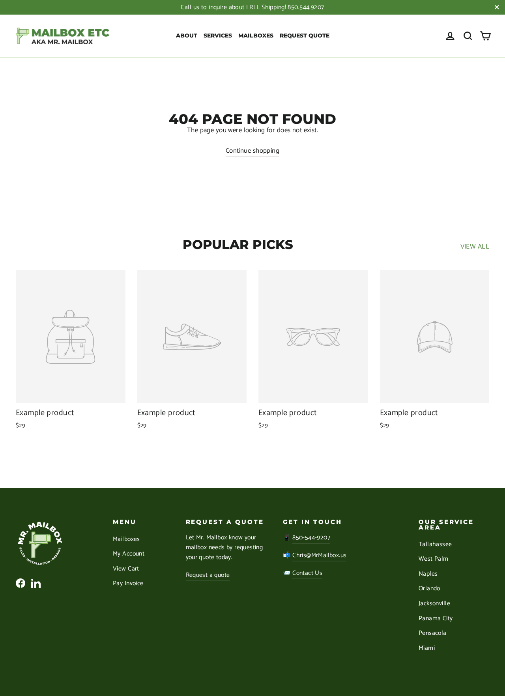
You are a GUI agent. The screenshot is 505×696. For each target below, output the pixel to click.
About (186, 35)
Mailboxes (255, 35)
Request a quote (208, 575)
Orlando (429, 589)
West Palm (434, 559)
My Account (128, 554)
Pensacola (433, 633)
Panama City (436, 619)
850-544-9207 (311, 538)
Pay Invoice (128, 583)
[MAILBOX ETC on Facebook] (20, 583)
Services (218, 35)
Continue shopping (252, 150)
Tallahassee (435, 544)
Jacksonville (434, 604)
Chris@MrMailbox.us (319, 555)
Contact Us (307, 573)
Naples (428, 574)
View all (474, 246)
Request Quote (304, 35)
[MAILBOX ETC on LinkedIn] (36, 583)
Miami (427, 648)
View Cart (126, 569)
